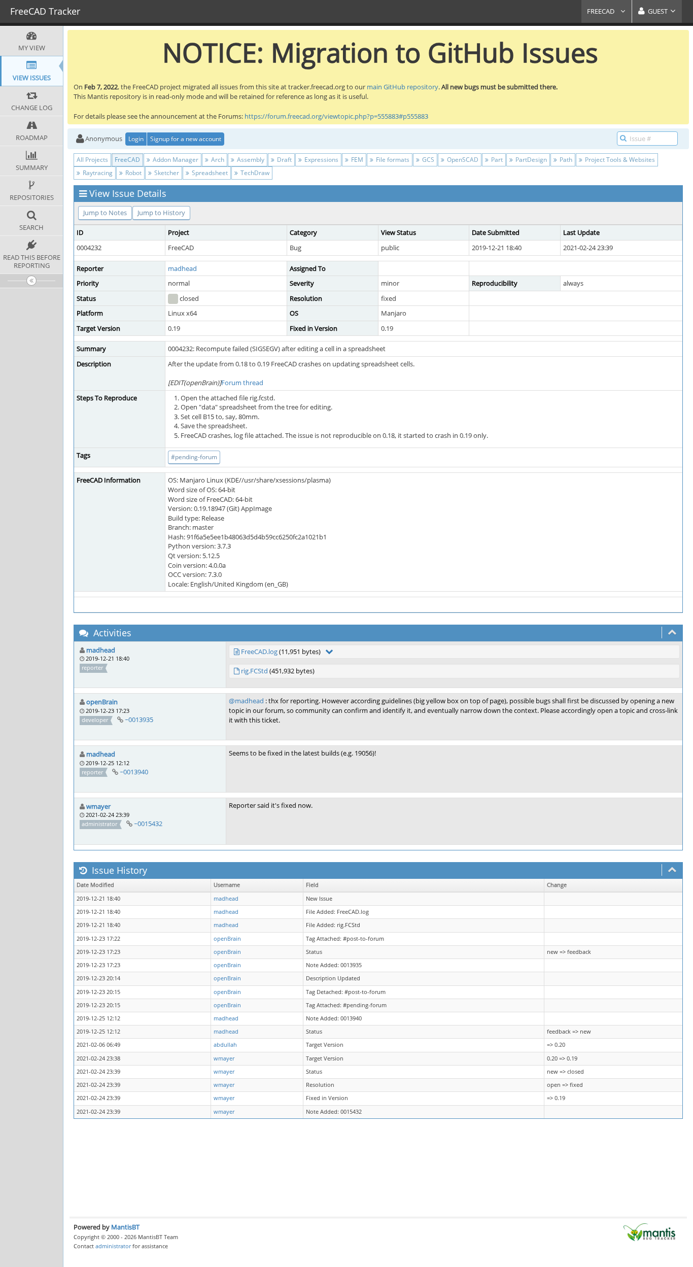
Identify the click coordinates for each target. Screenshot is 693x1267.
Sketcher (166, 172)
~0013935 (139, 719)
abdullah (225, 1044)
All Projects (92, 159)
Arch (217, 159)
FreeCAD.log (259, 651)
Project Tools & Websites (619, 159)
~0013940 (134, 771)
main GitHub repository (402, 86)
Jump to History (161, 212)
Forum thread (242, 382)
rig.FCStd (254, 670)
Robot (133, 172)
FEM (356, 159)
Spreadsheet (209, 172)
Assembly (249, 159)
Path (565, 159)
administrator (113, 1246)
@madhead (246, 700)
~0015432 (148, 823)
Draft (283, 159)
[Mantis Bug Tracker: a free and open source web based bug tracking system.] (649, 1231)
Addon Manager (174, 159)
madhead (182, 268)
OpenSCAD (461, 159)
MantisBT (125, 1226)
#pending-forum (194, 457)
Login (136, 138)
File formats (391, 159)
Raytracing (97, 172)
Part (496, 159)
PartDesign (530, 159)
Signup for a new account (185, 138)
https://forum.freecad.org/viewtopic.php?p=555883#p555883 (336, 116)
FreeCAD (601, 11)
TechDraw (254, 172)
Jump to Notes (105, 212)
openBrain (102, 701)
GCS (427, 159)
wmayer (98, 806)
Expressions (320, 159)
